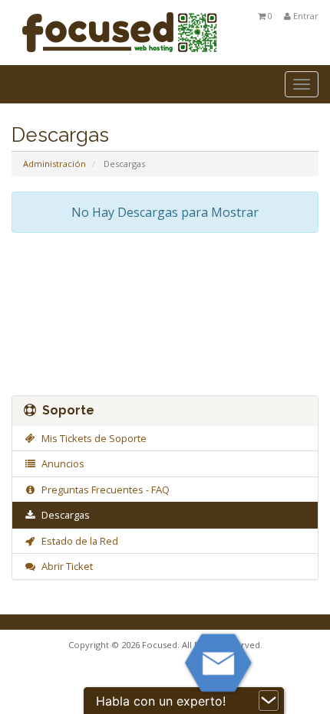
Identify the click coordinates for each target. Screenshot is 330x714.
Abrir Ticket (65, 566)
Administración (54, 163)
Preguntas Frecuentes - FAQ (103, 489)
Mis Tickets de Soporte (92, 438)
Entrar (304, 15)
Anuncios (60, 463)
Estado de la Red (77, 541)
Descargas (63, 515)
